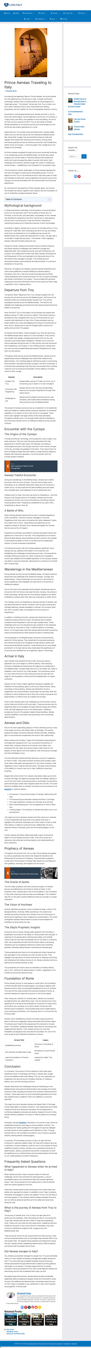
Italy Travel (10, 1329)
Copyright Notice (32, 1344)
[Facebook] (22, 1307)
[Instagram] (32, 1307)
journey (8, 789)
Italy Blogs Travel (12, 1331)
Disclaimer (67, 1344)
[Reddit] (36, 1307)
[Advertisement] (55, 5)
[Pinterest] (25, 1307)
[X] (29, 1307)
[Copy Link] (39, 1307)
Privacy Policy (43, 1344)
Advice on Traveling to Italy (16, 1333)
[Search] (84, 156)
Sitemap (74, 1344)
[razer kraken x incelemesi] (45, 1347)
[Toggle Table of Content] (48, 199)
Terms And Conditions (56, 1344)
